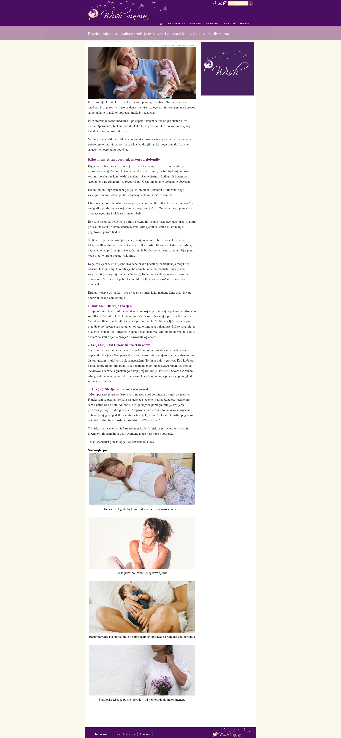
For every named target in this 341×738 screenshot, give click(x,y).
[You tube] (220, 4)
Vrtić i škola (229, 23)
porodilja (165, 45)
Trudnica (244, 23)
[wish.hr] (227, 68)
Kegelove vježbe (98, 263)
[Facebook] (214, 4)
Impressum (102, 734)
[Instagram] (225, 4)
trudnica (192, 45)
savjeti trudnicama (179, 45)
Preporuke (195, 23)
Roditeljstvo (211, 23)
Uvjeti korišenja (124, 734)
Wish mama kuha (176, 23)
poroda (127, 126)
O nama (145, 734)
